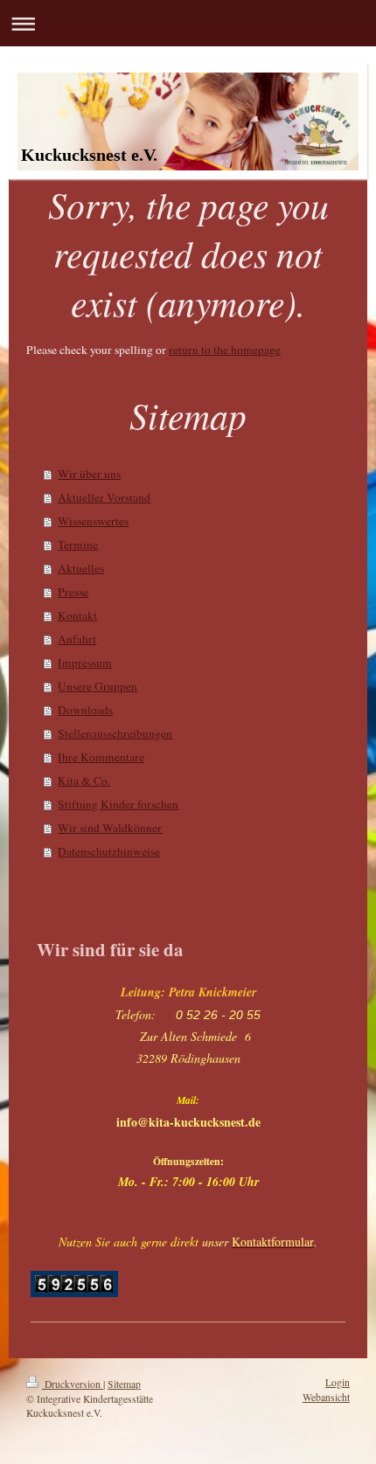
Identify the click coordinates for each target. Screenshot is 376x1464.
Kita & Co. (84, 780)
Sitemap (124, 1384)
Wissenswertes (93, 521)
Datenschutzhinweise (109, 851)
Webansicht (326, 1397)
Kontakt (77, 615)
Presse (73, 592)
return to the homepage (225, 349)
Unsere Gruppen (97, 686)
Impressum (85, 662)
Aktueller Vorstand (104, 497)
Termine (78, 544)
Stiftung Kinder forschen (118, 804)
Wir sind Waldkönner (110, 828)
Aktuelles (81, 568)
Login (337, 1382)
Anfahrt (77, 639)
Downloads (85, 710)
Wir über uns (89, 474)
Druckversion (72, 1384)
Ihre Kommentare (101, 757)
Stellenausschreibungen (115, 733)
